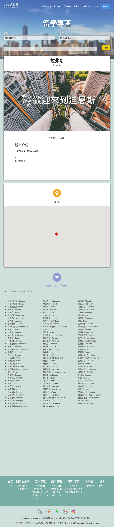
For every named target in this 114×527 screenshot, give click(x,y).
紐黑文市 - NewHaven (52, 395)
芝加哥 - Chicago (14, 355)
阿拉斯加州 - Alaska (16, 304)
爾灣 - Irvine (47, 329)
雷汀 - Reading (84, 315)
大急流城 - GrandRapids (17, 406)
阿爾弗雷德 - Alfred (15, 306)
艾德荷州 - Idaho (49, 315)
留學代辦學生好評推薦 (73, 489)
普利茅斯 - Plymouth (86, 306)
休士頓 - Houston (50, 312)
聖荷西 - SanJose (85, 343)
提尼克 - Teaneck (85, 380)
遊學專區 (67, 6)
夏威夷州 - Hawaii (50, 304)
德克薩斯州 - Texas (85, 386)
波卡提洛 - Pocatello (86, 309)
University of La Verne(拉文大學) (20, 291)
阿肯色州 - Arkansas (16, 318)
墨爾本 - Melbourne (50, 375)
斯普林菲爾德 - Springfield (88, 358)
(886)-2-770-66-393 (31, 518)
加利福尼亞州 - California (18, 349)
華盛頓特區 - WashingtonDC (89, 395)
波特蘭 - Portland (85, 312)
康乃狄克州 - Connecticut (18, 369)
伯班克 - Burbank (14, 346)
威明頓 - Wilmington (86, 400)
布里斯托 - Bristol (14, 341)
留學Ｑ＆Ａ (40, 498)
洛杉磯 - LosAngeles (51, 355)
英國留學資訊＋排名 (40, 492)
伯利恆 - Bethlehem (15, 335)
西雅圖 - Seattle (84, 352)
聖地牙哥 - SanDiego (86, 338)
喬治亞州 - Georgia (15, 400)
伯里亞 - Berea (13, 329)
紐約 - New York (49, 392)
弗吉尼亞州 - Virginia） (87, 392)
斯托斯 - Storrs (84, 363)
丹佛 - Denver (13, 383)
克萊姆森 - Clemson (15, 360)
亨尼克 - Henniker (50, 306)
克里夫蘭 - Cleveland (16, 363)
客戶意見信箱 (50, 523)
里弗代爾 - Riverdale (86, 323)
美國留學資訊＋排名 (40, 489)
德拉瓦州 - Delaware (16, 380)
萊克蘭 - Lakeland (50, 343)
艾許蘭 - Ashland (14, 321)
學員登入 (102, 485)
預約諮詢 (86, 6)
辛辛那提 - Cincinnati (16, 358)
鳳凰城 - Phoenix (85, 301)
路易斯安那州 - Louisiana (53, 358)
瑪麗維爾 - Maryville (51, 369)
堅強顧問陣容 (22, 489)
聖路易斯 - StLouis (85, 360)
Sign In (106, 6)
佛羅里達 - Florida (15, 392)
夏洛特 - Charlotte (15, 352)
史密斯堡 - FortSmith (16, 395)
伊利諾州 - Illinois (50, 318)
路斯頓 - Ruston (84, 329)
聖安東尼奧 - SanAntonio (88, 335)
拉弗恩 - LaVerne (50, 352)
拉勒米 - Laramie (49, 346)
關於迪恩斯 (46, 6)
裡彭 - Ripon (83, 321)
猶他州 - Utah (83, 389)
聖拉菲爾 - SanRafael (86, 346)
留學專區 (57, 6)
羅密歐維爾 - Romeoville (88, 326)
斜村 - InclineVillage (51, 321)
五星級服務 (40, 485)
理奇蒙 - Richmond (85, 318)
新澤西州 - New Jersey (52, 389)
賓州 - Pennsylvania (51, 406)
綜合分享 (73, 485)
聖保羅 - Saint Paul (85, 332)
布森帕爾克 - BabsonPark (18, 326)
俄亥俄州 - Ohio (49, 400)
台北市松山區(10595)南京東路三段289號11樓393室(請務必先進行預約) (65, 518)
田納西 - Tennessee (86, 383)
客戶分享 (77, 6)
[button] (56, 234)
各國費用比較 (56, 489)
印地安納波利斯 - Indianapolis (55, 326)
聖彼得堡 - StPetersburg (87, 369)
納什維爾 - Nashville (51, 386)
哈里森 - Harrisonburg (51, 301)
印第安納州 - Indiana (51, 323)
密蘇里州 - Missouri (50, 383)
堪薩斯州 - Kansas (50, 338)
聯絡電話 (61, 523)
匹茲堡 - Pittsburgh (85, 304)
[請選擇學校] (50, 52)
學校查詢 (56, 492)
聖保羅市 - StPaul (85, 366)
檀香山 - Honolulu (50, 309)
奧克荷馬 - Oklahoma (51, 403)
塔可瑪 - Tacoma (84, 375)
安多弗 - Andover (14, 309)
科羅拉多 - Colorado (16, 366)
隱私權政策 (39, 523)
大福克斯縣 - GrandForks (17, 403)
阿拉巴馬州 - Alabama (16, 301)
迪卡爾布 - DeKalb (15, 378)
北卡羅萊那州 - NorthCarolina (54, 397)
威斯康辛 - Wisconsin (86, 403)
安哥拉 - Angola (14, 312)
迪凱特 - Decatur (14, 375)
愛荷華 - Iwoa (48, 332)
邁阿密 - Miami (49, 378)
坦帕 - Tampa (83, 378)
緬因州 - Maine (49, 360)
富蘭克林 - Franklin (15, 397)
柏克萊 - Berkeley (15, 332)
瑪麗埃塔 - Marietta (50, 363)
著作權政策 (28, 523)
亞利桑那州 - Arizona (16, 315)
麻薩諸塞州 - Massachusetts (54, 372)
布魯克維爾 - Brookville (17, 343)
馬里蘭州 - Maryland (51, 366)
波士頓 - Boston (14, 338)
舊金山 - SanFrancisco (87, 341)
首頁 (10, 485)
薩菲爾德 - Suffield (85, 372)
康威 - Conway (13, 372)
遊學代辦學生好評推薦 (73, 492)
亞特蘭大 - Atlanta (15, 323)
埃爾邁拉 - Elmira (14, 389)
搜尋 (106, 47)
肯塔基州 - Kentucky (51, 341)
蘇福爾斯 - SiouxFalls (86, 355)
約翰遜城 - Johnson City (52, 335)
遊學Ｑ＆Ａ (56, 495)
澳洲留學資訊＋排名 (40, 495)
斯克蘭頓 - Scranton (86, 349)
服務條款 (19, 523)
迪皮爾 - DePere (14, 386)
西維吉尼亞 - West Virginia (88, 397)
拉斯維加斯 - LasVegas (52, 349)
